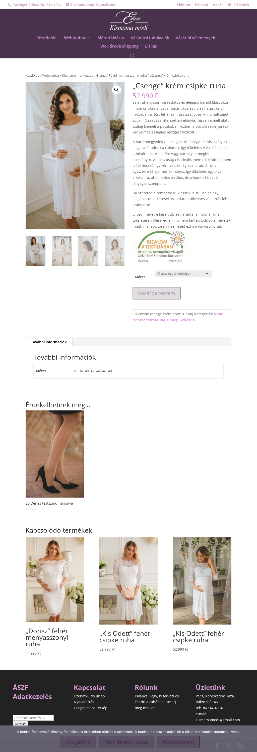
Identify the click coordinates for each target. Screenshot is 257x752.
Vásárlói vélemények (195, 38)
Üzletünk (210, 687)
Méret (140, 276)
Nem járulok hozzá (126, 742)
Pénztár (201, 5)
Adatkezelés (32, 696)
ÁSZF (20, 687)
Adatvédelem (178, 742)
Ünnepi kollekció (181, 320)
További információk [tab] (49, 342)
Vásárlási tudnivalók (150, 38)
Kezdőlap (32, 75)
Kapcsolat (89, 687)
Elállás (151, 46)
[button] (116, 89)
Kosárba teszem (156, 293)
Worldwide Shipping (119, 46)
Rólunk (146, 687)
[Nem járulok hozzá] (250, 738)
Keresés (20, 723)
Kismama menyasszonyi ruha (84, 75)
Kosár (218, 5)
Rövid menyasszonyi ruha (127, 75)
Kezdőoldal (46, 38)
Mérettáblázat (110, 38)
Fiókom (183, 5)
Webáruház (75, 38)
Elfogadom (78, 742)
